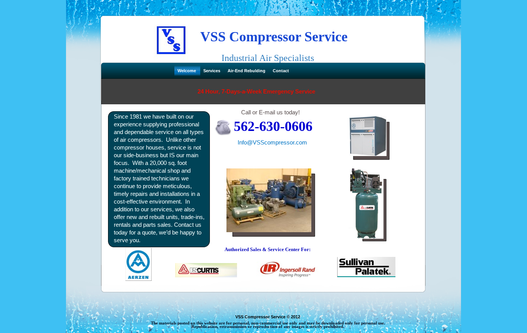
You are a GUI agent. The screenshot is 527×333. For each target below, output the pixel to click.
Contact (281, 70)
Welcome (187, 70)
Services (212, 70)
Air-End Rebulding (247, 70)
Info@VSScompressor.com (272, 142)
